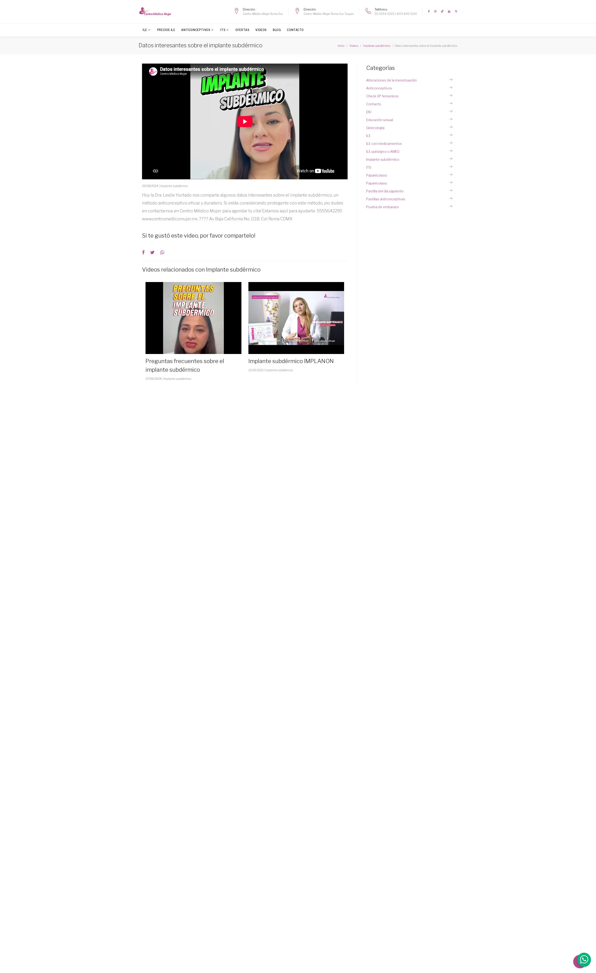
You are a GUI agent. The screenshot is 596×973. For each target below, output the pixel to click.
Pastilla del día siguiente (384, 191)
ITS (222, 30)
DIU (368, 112)
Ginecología (375, 128)
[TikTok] (442, 11)
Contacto (295, 30)
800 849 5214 (407, 14)
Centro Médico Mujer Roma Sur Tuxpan (329, 14)
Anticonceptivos (195, 30)
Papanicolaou (376, 175)
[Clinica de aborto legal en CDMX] (157, 11)
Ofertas (242, 30)
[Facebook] (429, 11)
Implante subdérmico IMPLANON (291, 361)
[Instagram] (435, 11)
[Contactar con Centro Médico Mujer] (584, 960)
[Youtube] (449, 11)
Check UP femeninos (382, 96)
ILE (145, 30)
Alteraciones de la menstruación (391, 80)
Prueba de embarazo (382, 207)
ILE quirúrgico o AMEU (382, 151)
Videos (261, 30)
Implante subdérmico (382, 159)
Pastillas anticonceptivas (385, 199)
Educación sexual (379, 120)
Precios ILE (166, 30)
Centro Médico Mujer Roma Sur (263, 14)
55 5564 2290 (384, 14)
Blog (277, 30)
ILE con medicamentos (384, 144)
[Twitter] (456, 11)
